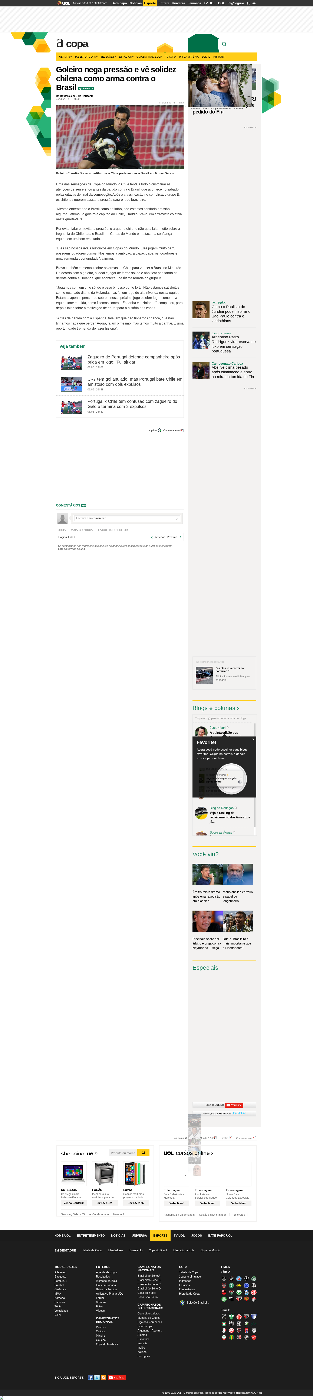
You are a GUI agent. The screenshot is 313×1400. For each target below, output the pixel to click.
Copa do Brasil (158, 1250)
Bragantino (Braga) (231, 1323)
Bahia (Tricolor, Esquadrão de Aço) (238, 1278)
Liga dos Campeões (150, 1322)
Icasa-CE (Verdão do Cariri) (253, 1323)
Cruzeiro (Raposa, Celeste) (246, 1285)
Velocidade (61, 1310)
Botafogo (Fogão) (246, 1278)
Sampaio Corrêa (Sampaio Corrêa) (231, 1337)
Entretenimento (91, 1235)
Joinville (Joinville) (224, 1330)
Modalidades (66, 1267)
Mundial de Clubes (149, 1317)
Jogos (196, 1235)
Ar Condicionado (99, 1214)
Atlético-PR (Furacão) (231, 1278)
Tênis (58, 1306)
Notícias (135, 3)
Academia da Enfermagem (179, 1214)
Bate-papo (119, 3)
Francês (143, 1343)
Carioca (100, 1331)
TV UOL (209, 3)
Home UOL (63, 1235)
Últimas (64, 56)
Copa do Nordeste (107, 1344)
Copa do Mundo (210, 1250)
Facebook (91, 1377)
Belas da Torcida (106, 1289)
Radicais (60, 1302)
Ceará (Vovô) (238, 1323)
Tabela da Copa (85, 56)
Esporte (150, 3)
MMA (58, 1293)
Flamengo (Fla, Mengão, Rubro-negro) (224, 1292)
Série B (225, 1310)
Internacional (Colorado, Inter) (253, 1292)
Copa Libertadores (149, 1313)
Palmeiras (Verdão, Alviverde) (224, 1299)
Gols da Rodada (106, 1285)
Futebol (59, 1285)
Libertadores (115, 1250)
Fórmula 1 (61, 1280)
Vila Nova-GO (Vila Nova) (253, 1337)
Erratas (224, 1138)
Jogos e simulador (190, 1276)
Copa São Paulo (148, 1297)
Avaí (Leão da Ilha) (253, 1316)
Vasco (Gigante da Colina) (246, 1337)
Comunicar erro (171, 430)
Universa (178, 3)
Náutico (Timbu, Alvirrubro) (231, 1330)
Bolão (206, 56)
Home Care (238, 1214)
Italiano (142, 1351)
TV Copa (170, 56)
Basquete (60, 1276)
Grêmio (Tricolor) (246, 1292)
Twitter (97, 1377)
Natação (60, 1298)
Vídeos (100, 1310)
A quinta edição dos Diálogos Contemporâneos (229, 735)
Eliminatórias (187, 1289)
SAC (104, 3)
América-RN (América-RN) (238, 1316)
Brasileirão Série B (149, 1280)
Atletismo (60, 1272)
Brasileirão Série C (149, 1284)
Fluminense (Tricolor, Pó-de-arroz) (231, 1292)
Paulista (101, 1327)
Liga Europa (145, 1326)
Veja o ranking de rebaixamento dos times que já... (230, 817)
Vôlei (58, 1315)
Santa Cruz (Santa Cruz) (238, 1337)
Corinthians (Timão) (224, 1285)
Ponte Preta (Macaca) (253, 1330)
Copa (77, 43)
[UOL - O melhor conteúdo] (62, 4)
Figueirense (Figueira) (253, 1285)
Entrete (163, 3)
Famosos (194, 3)
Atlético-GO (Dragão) (246, 1316)
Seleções (107, 56)
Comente (87, 88)
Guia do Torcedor (149, 56)
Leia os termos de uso (71, 548)
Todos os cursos (242, 1154)
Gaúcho (101, 1340)
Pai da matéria (189, 56)
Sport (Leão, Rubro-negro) (246, 1299)
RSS (104, 1377)
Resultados (103, 1276)
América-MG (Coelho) (231, 1316)
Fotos (99, 1306)
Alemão (142, 1334)
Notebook (119, 1214)
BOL (221, 3)
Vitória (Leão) (253, 1299)
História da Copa (189, 1293)
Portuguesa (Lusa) (224, 1337)
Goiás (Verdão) (238, 1292)
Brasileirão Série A (149, 1275)
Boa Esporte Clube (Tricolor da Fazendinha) (224, 1323)
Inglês (141, 1347)
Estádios (125, 56)
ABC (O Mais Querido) (224, 1316)
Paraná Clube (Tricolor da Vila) (246, 1330)
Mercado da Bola (183, 1250)
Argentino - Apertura (150, 1330)
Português (144, 1356)
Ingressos (185, 1280)
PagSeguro (235, 3)
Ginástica (60, 1289)
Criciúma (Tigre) (238, 1285)
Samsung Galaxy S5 (73, 1214)
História (219, 56)
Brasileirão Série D (149, 1288)
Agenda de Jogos (107, 1272)
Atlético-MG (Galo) (224, 1278)
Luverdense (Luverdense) (246, 1323)
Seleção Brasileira (198, 1302)
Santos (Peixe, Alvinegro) (231, 1299)
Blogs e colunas (213, 708)
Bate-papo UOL (220, 1235)
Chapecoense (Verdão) (253, 1278)
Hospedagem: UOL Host (249, 1392)
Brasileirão (135, 1250)
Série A (225, 1271)
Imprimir (153, 430)
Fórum (100, 1298)
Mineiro (100, 1335)
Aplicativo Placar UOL (109, 1293)
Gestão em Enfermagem (213, 1214)
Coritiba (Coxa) (231, 1285)
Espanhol (143, 1339)
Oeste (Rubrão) (238, 1330)
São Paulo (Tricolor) (238, 1299)
